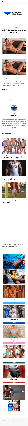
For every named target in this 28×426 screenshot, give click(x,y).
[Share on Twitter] (10, 101)
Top (14, 423)
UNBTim (14, 115)
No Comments (19, 35)
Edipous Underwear (14, 27)
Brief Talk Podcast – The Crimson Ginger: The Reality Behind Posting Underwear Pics (13, 156)
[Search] (20, 1)
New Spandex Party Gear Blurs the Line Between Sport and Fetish (12, 178)
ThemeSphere (22, 420)
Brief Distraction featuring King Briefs (12, 200)
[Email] (15, 101)
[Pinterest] (13, 101)
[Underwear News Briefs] (14, 13)
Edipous (23, 78)
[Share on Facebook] (8, 101)
